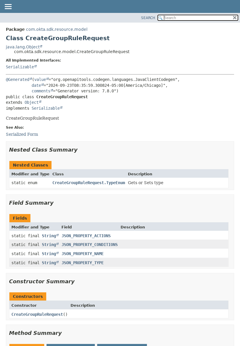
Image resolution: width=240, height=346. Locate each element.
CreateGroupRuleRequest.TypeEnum (88, 182)
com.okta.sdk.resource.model (57, 29)
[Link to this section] (81, 150)
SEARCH (148, 18)
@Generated (17, 79)
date (36, 85)
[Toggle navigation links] (8, 7)
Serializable (20, 67)
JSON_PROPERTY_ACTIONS (86, 235)
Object (32, 102)
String (49, 235)
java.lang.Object (23, 47)
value (40, 79)
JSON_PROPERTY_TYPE (82, 262)
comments (41, 91)
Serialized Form (22, 134)
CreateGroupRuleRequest (37, 314)
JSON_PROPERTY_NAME (82, 253)
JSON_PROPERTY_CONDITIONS (89, 244)
